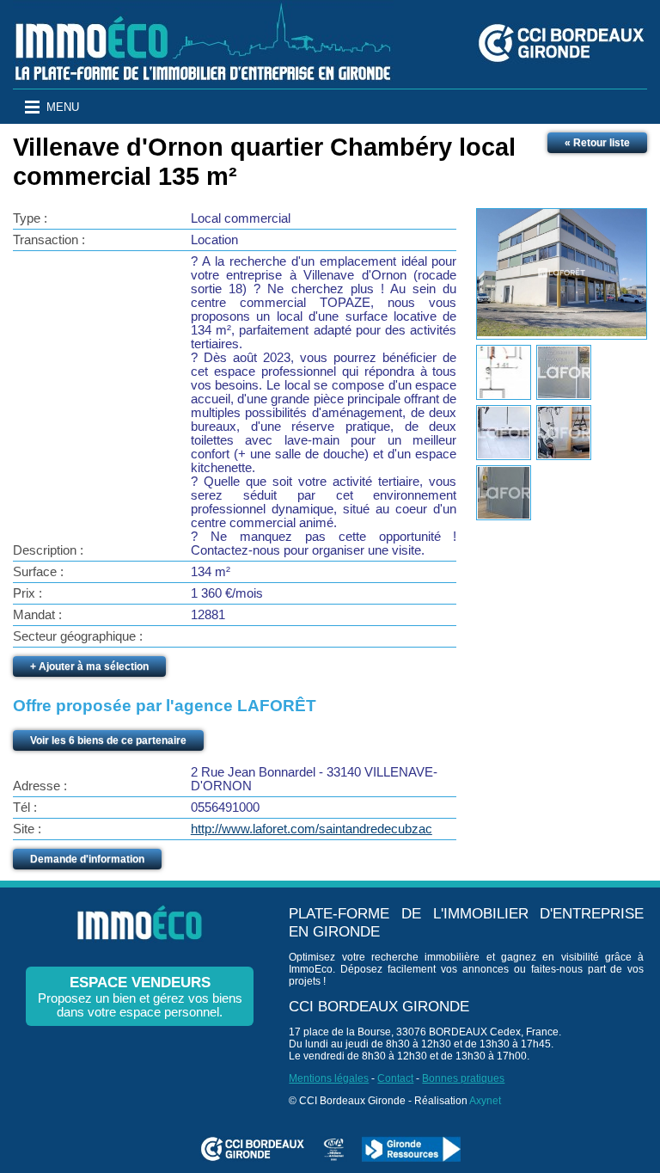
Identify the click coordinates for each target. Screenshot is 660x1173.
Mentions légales (329, 1078)
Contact (395, 1078)
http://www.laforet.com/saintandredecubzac (311, 829)
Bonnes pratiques (463, 1078)
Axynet (485, 1101)
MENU (62, 107)
